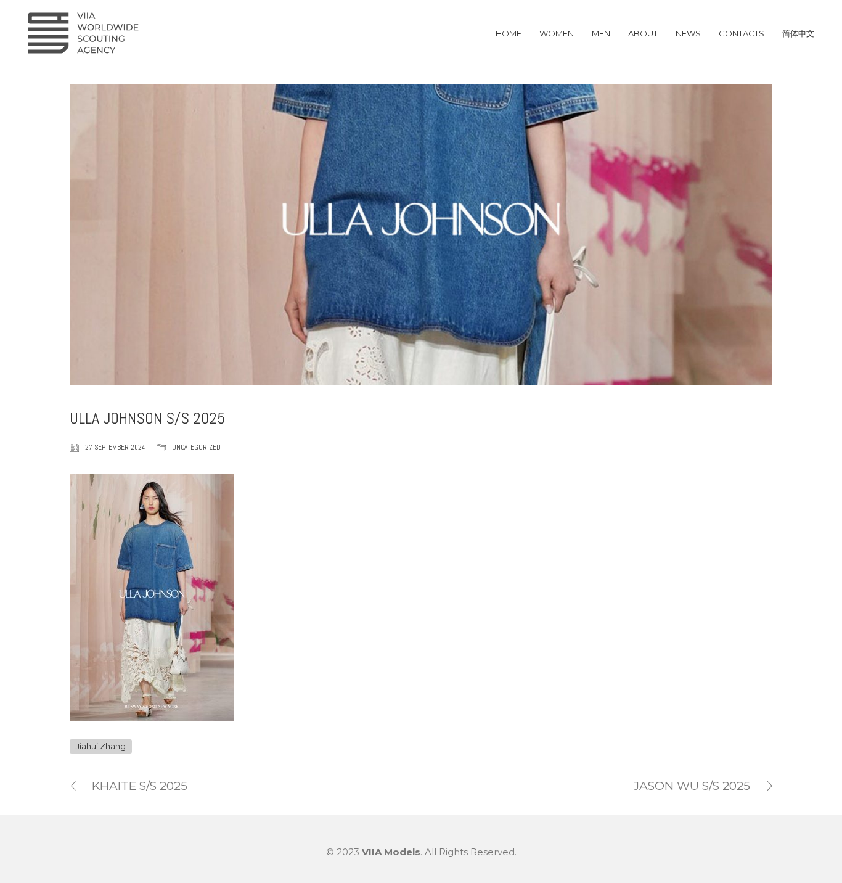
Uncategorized (196, 447)
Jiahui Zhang (101, 746)
